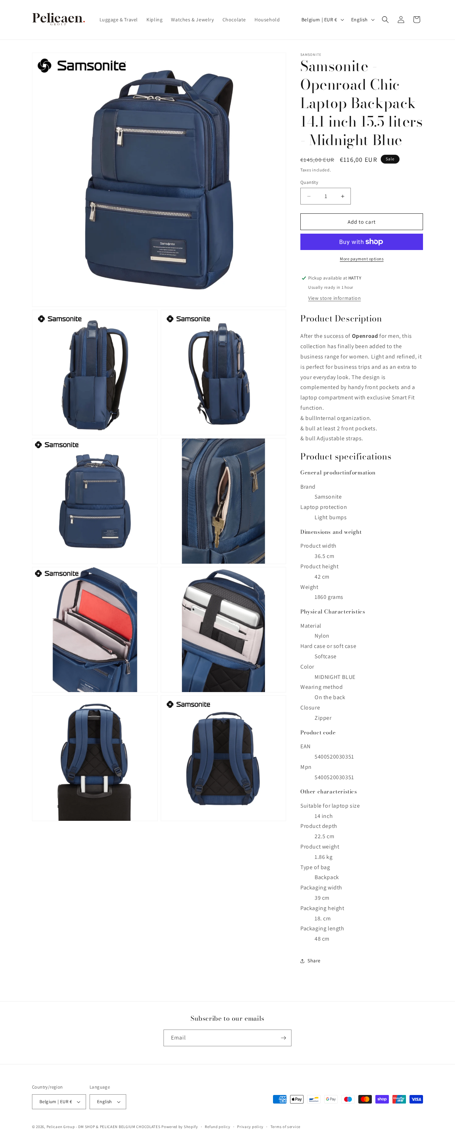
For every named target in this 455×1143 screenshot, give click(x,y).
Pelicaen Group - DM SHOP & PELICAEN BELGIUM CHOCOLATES (104, 1126)
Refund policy (217, 1126)
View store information (334, 298)
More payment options (362, 258)
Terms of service (285, 1126)
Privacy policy (250, 1126)
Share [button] (314, 960)
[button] (385, 19)
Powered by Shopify (179, 1126)
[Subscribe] (283, 1038)
